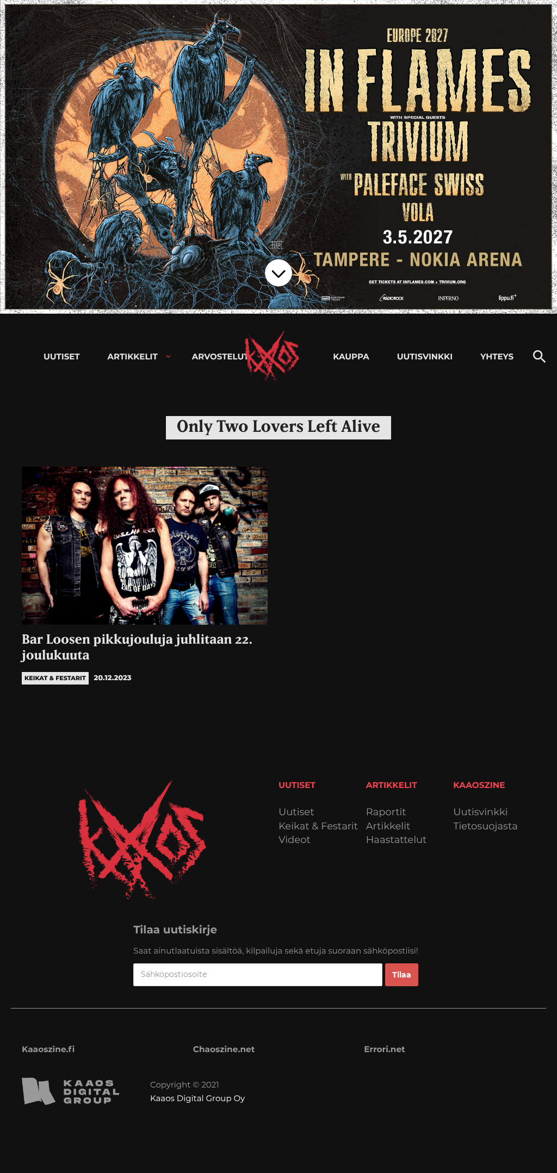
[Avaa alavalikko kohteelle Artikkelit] (168, 356)
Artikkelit (388, 826)
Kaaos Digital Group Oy (197, 1098)
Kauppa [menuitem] (351, 356)
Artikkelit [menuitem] (133, 356)
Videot (294, 840)
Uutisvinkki (480, 812)
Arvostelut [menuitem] (220, 356)
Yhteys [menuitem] (496, 356)
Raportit (386, 812)
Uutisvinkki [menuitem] (425, 356)
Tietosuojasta (485, 826)
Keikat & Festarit (318, 826)
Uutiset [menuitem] (62, 356)
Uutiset (296, 812)
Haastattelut (396, 840)
